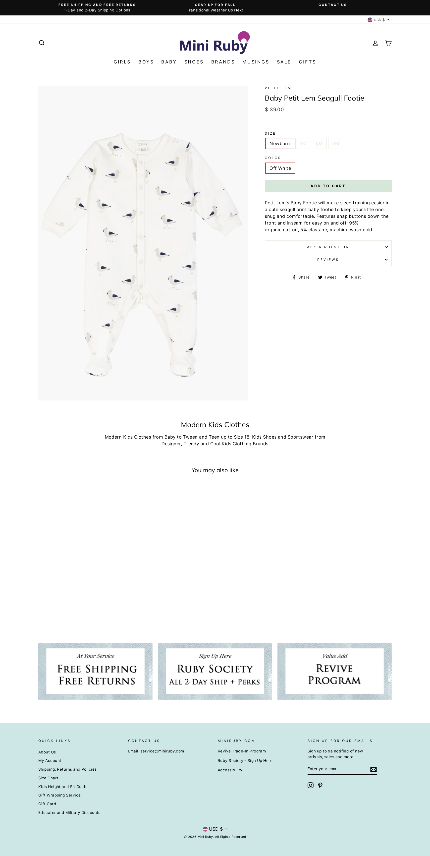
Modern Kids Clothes (128, 437)
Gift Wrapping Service (59, 795)
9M (335, 143)
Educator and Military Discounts (69, 812)
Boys (146, 61)
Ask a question (328, 247)
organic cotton (281, 229)
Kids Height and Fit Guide (63, 786)
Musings (255, 61)
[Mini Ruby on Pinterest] (320, 785)
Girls (122, 61)
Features (326, 216)
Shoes (194, 61)
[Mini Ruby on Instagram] (311, 785)
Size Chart (48, 778)
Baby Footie (304, 202)
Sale (284, 61)
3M (302, 143)
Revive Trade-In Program (242, 751)
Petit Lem (278, 88)
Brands (223, 61)
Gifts (307, 61)
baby (313, 209)
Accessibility (230, 770)
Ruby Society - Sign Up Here (245, 760)
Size (270, 133)
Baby (169, 61)
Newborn (279, 143)
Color (273, 158)
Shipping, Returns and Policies (67, 769)
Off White (280, 168)
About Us (47, 752)
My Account (49, 760)
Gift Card (47, 803)
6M (319, 143)
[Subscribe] (373, 769)
